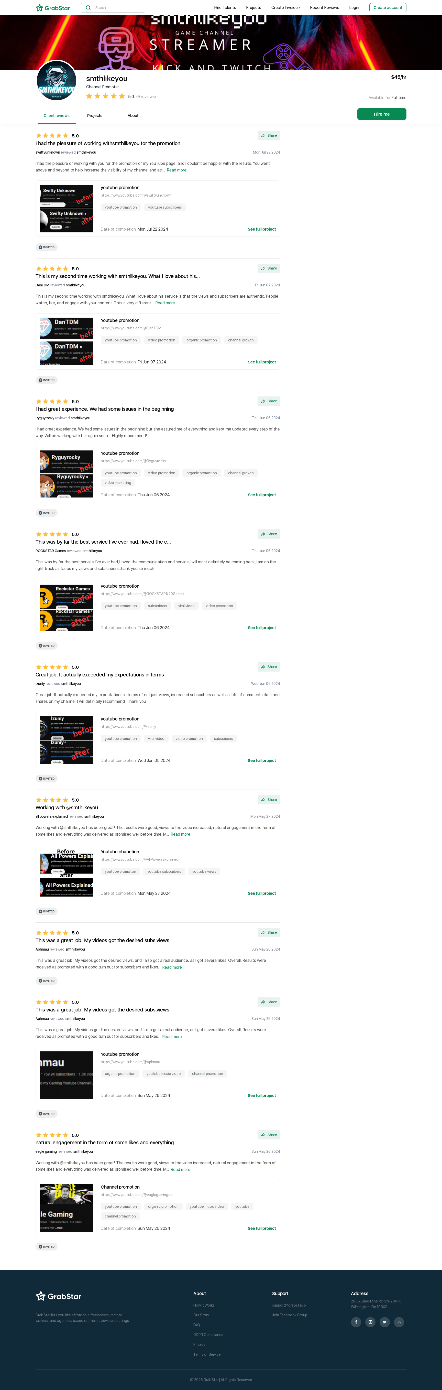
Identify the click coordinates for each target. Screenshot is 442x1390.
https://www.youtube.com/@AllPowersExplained (140, 859)
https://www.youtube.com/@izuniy (128, 727)
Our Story (201, 1315)
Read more (176, 170)
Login (354, 7)
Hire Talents (225, 7)
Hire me (382, 114)
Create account (388, 7)
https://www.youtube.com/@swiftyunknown (136, 195)
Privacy (199, 1344)
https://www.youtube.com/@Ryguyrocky (133, 461)
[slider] (54, 135)
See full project (262, 229)
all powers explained (52, 816)
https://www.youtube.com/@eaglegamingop (137, 1195)
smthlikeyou (86, 152)
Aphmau (42, 949)
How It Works (204, 1305)
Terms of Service (207, 1354)
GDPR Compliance (208, 1335)
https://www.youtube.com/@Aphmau (130, 1062)
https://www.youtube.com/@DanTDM (131, 328)
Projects (253, 7)
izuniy (40, 684)
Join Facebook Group (289, 1315)
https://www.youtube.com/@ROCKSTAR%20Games (142, 594)
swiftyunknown (48, 152)
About (133, 115)
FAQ (196, 1325)
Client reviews (57, 115)
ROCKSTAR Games (51, 551)
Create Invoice (285, 7)
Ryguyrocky (45, 418)
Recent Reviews (324, 7)
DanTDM (42, 285)
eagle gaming (46, 1151)
